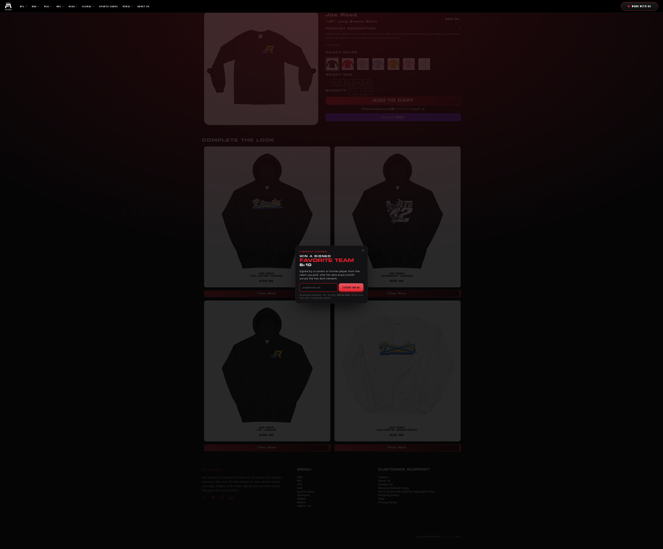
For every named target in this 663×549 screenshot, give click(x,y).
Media (126, 6)
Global (87, 6)
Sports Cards (108, 6)
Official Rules (343, 295)
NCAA (72, 6)
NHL (58, 6)
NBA (34, 6)
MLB (46, 6)
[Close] (363, 250)
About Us (143, 6)
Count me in (351, 287)
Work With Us (641, 6)
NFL (22, 6)
